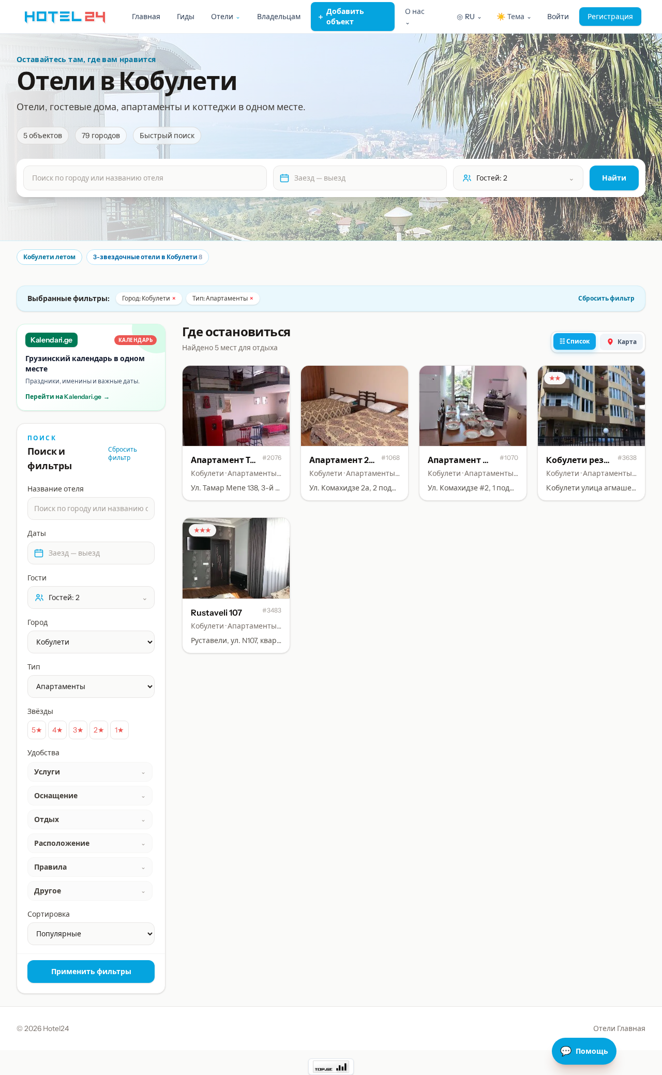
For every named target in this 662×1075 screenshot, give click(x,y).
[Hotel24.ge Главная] (65, 16)
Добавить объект (340, 16)
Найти (614, 178)
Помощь (584, 1051)
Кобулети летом (49, 257)
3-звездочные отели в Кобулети (147, 257)
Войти (558, 16)
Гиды (185, 16)
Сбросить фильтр (606, 298)
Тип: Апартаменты (222, 298)
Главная (146, 16)
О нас (415, 16)
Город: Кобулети (149, 298)
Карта (627, 342)
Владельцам (278, 16)
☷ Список (575, 341)
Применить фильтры (91, 971)
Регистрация (610, 16)
